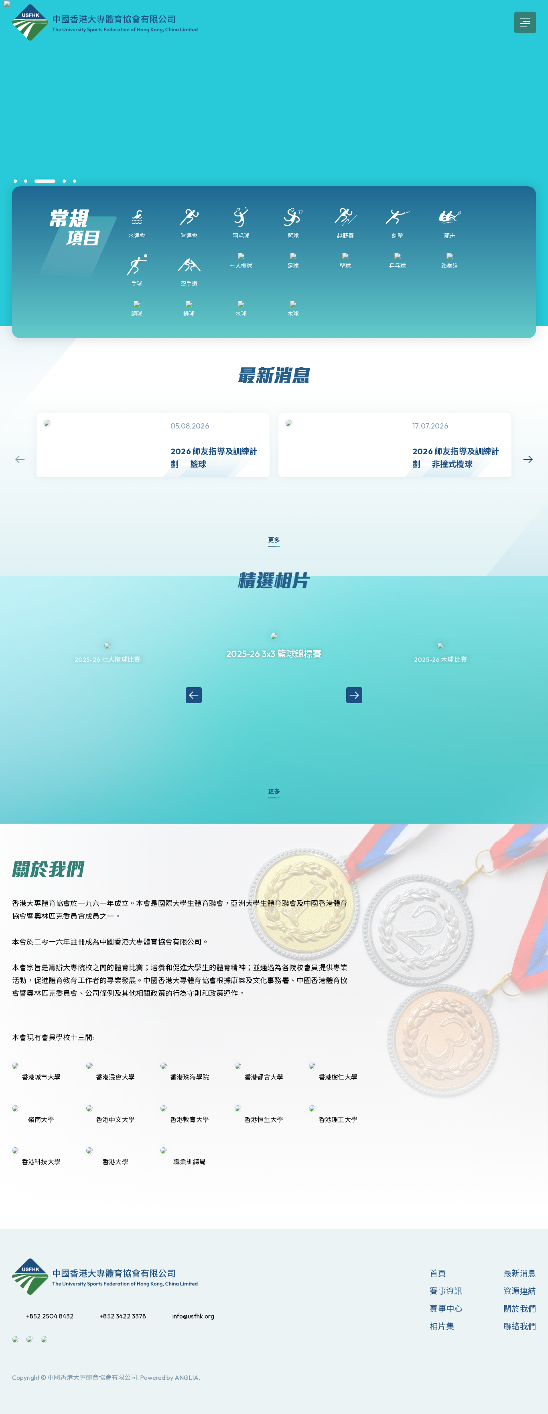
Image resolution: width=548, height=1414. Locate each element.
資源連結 (519, 1291)
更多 (274, 540)
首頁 (438, 1273)
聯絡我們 (519, 1326)
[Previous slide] (20, 459)
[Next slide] (528, 459)
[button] (15, 181)
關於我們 (519, 1309)
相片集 (442, 1326)
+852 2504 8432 (49, 1316)
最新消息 (519, 1273)
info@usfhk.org (193, 1316)
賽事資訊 (446, 1291)
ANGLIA (187, 1377)
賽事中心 (446, 1309)
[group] (153, 445)
